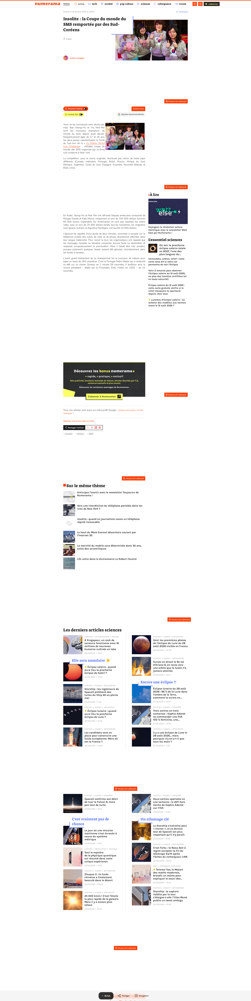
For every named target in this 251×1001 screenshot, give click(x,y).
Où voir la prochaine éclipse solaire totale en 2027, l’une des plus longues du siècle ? (172, 250)
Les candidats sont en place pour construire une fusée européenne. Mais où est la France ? (101, 737)
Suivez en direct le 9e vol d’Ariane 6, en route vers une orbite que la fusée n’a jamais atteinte (169, 666)
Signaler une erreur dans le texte (78, 421)
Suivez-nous (138, 109)
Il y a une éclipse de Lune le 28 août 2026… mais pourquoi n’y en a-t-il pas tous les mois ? (170, 737)
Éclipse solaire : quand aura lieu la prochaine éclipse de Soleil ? (100, 669)
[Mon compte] (194, 4)
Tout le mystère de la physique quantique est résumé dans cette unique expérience (100, 857)
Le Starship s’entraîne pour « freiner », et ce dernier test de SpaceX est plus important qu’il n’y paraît (170, 830)
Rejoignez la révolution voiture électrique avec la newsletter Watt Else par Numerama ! (167, 230)
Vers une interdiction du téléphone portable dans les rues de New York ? (109, 507)
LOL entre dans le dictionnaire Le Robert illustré (107, 558)
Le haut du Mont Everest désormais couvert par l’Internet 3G (106, 534)
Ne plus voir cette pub (177, 101)
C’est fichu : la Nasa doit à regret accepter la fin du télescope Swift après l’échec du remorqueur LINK (170, 852)
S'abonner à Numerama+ (102, 396)
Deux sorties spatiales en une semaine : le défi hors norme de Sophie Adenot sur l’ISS (169, 803)
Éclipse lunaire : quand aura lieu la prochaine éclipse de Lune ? (100, 713)
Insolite (68, 433)
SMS (91, 433)
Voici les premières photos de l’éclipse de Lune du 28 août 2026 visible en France (170, 643)
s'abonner (213, 4)
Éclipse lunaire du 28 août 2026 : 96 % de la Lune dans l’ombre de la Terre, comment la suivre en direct (170, 693)
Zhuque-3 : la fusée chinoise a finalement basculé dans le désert (98, 877)
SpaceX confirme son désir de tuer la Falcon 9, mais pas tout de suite (101, 801)
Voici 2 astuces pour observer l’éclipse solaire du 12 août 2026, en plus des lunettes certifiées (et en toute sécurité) (167, 275)
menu (66, 3)
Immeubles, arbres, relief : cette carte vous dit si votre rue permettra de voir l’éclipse (166, 261)
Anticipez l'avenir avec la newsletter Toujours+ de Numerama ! (108, 494)
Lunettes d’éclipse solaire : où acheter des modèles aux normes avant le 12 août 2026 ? (167, 302)
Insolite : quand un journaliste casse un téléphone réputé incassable (108, 521)
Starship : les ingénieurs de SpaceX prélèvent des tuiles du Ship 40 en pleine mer (101, 694)
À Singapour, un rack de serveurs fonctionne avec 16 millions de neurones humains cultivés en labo (101, 645)
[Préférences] (200, 4)
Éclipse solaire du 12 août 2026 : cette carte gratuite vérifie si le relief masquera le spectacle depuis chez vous (166, 289)
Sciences (183, 11)
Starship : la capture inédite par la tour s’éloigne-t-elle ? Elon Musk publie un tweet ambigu (170, 896)
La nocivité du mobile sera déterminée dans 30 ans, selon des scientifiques (109, 547)
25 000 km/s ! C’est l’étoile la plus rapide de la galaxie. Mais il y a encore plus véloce (101, 900)
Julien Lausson (77, 58)
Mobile (80, 433)
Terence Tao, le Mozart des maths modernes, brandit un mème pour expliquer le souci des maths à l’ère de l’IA (168, 874)
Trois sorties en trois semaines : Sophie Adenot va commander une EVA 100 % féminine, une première (169, 715)
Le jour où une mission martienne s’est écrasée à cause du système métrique (100, 835)
